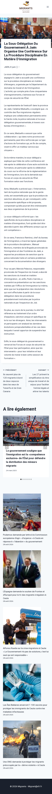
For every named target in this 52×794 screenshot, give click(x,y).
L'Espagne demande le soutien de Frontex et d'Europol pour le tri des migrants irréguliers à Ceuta (24, 595)
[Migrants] (26, 7)
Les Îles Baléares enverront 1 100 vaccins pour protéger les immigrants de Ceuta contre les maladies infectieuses (25, 708)
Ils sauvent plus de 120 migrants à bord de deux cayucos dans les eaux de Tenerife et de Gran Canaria (12, 381)
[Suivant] (45, 446)
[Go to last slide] (7, 446)
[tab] (21, 479)
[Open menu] (47, 7)
